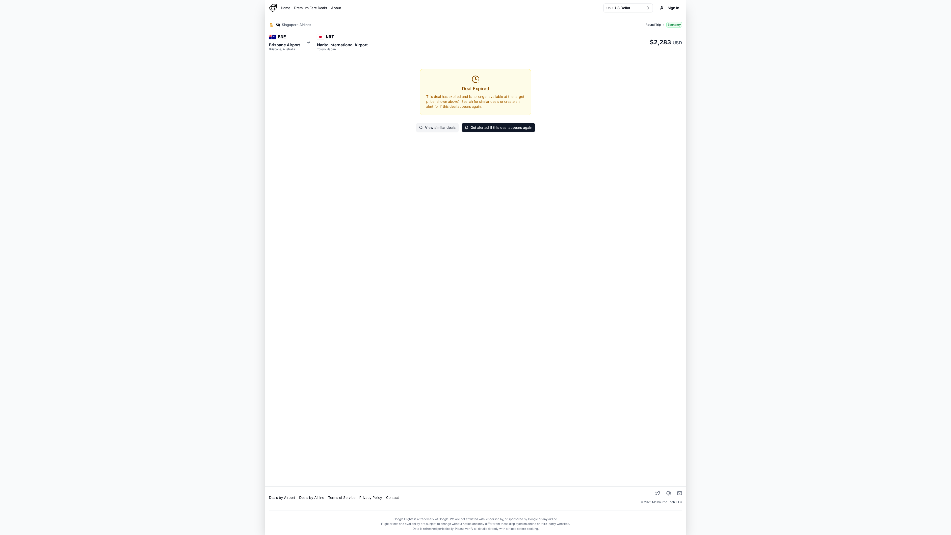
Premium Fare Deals (310, 8)
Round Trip (653, 25)
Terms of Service (341, 497)
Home (285, 8)
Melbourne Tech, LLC (667, 502)
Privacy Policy (370, 497)
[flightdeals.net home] (273, 8)
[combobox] (628, 7)
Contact (392, 497)
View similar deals (440, 127)
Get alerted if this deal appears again (501, 127)
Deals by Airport (282, 497)
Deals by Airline (311, 497)
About (336, 8)
